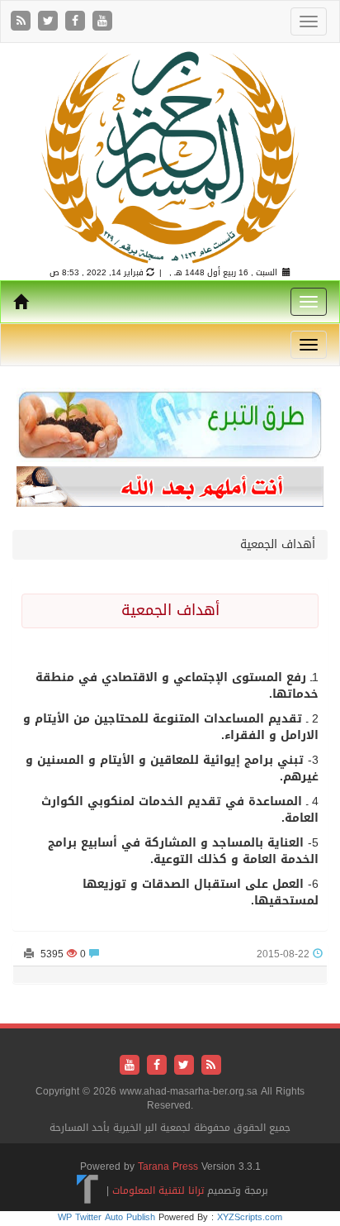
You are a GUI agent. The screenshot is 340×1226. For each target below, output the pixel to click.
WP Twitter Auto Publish (106, 1217)
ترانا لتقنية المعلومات (158, 1190)
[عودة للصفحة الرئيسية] (170, 156)
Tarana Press (168, 1166)
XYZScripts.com (249, 1217)
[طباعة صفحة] (29, 954)
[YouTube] (102, 22)
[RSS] (22, 22)
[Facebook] (77, 22)
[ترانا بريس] (88, 1190)
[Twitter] (50, 22)
